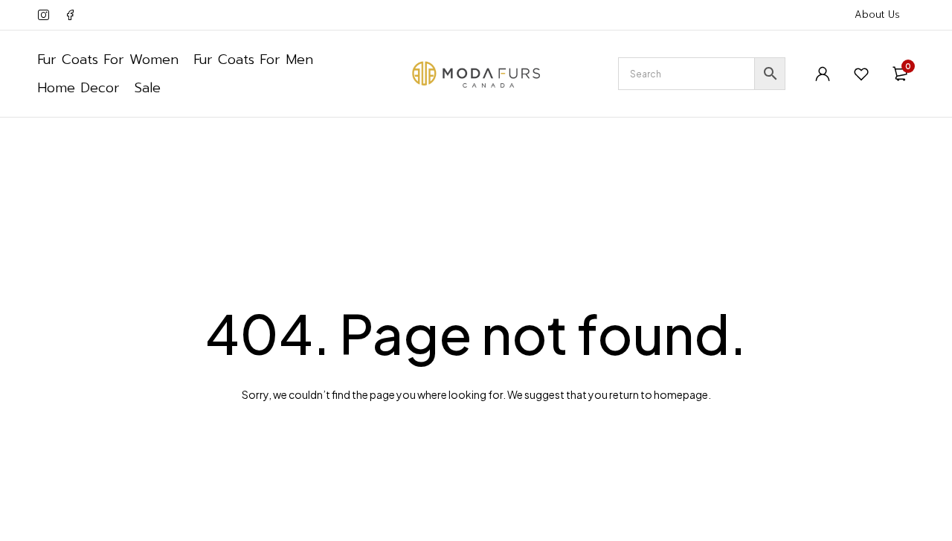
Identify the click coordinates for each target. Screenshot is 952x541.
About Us (877, 14)
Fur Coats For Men (253, 59)
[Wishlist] (861, 74)
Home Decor (78, 87)
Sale (148, 87)
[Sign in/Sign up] (822, 74)
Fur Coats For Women (107, 59)
